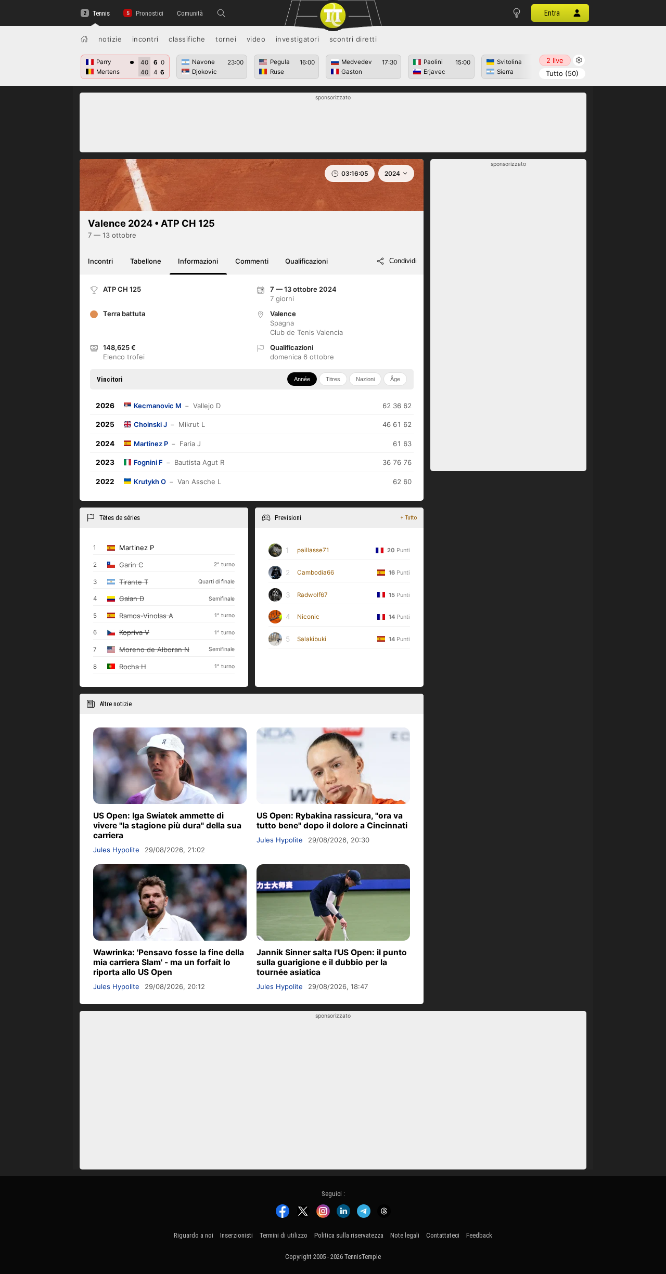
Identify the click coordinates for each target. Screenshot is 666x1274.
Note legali (404, 1235)
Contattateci (442, 1235)
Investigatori (297, 39)
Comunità (190, 13)
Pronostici (149, 13)
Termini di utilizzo (284, 1235)
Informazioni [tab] (198, 261)
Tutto (562, 73)
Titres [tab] (333, 379)
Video (256, 39)
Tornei (225, 39)
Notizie (110, 39)
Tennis (101, 13)
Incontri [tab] (100, 261)
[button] (221, 13)
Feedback (479, 1235)
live (554, 60)
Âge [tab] (395, 379)
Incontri (145, 39)
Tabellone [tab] (145, 261)
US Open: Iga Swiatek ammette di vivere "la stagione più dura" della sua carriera (167, 825)
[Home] (84, 39)
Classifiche (187, 39)
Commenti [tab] (251, 261)
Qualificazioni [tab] (306, 261)
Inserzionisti (236, 1235)
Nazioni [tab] (365, 379)
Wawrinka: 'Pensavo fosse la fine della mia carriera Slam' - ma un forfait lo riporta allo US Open (168, 962)
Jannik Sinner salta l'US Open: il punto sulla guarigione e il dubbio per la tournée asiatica (332, 962)
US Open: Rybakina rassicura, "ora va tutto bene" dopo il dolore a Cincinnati (332, 820)
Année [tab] (302, 379)
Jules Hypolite (116, 850)
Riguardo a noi (193, 1235)
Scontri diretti (353, 39)
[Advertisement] (333, 125)
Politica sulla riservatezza (348, 1235)
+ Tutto (409, 517)
